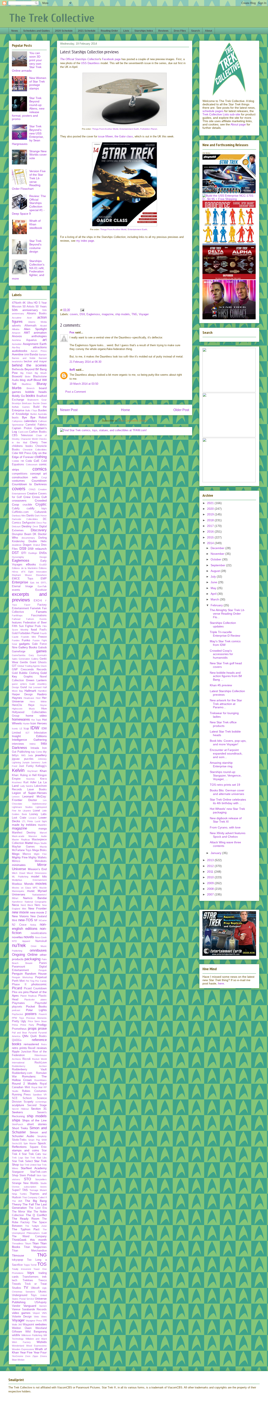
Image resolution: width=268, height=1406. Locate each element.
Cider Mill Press (21, 453)
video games (21, 1312)
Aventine (17, 354)
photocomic (39, 984)
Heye (31, 705)
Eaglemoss (93, 314)
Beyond (29, 369)
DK (34, 534)
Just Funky (26, 766)
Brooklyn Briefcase (22, 403)
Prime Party (27, 1025)
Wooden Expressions (23, 1349)
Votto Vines (40, 1316)
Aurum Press (39, 351)
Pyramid (32, 1032)
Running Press (21, 1094)
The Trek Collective (51, 18)
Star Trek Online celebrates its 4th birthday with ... (228, 801)
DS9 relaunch (37, 548)
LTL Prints (27, 821)
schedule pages (212, 111)
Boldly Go (18, 395)
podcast (16, 1010)
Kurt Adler (29, 782)
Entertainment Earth (129, 129)
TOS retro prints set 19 (225, 784)
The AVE (17, 1201)
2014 (211, 543)
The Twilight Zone (36, 1226)
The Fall (28, 1204)
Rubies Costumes (34, 1091)
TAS (25, 1190)
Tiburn (28, 1243)
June (214, 582)
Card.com (23, 432)
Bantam (43, 354)
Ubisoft (35, 1287)
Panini (43, 963)
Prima (15, 1025)
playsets (17, 1006)
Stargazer (18, 1171)
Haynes (17, 697)
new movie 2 (38, 912)
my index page (85, 240)
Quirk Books (38, 1036)
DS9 (82, 314)
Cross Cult (39, 497)
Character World (29, 439)
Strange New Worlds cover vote (38, 155)
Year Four (40, 1352)
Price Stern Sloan (37, 1021)
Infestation (40, 732)
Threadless (17, 1243)
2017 (211, 526)
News (14, 30)
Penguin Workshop (22, 977)
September (218, 565)
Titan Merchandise (29, 1250)
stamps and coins (25, 1150)
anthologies (39, 336)
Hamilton (42, 691)
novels (29, 937)
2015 (211, 537)
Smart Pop (34, 1140)
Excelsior (41, 589)
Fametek (35, 608)
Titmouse (18, 1255)
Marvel (43, 832)
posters (31, 1014)
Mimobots (41, 861)
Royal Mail (37, 1087)
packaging (32, 959)
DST (15, 553)
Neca (15, 905)
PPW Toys (18, 1018)
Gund (23, 687)
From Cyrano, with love (225, 827)
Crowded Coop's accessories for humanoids (221, 654)
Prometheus (19, 1028)
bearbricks (17, 361)
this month (38, 1239)
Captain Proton (22, 428)
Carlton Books (38, 431)
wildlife (16, 1335)
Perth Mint (18, 980)
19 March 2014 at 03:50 (84, 383)
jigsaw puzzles (23, 758)
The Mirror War (22, 1211)
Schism (27, 1098)
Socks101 (17, 1143)
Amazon (16, 333)
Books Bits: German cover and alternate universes (227, 792)
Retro (44, 1044)
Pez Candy (41, 981)
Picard (17, 988)
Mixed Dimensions (37, 873)
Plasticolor (29, 999)
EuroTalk (42, 586)
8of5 (72, 369)
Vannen (43, 1306)
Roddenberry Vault (29, 1069)
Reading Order (109, 30)
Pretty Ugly (19, 1021)
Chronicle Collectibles (35, 449)
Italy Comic (36, 752)
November (218, 553)
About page (238, 124)
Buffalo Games (21, 407)
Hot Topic (36, 719)
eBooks (31, 564)
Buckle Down (40, 403)
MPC (35, 887)
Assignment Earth (35, 344)
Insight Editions (29, 736)
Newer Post (68, 410)
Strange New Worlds (25, 1183)
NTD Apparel (21, 941)
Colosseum (31, 464)
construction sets (24, 477)
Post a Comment (75, 391)
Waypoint (28, 1324)
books (30, 396)
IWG (23, 755)
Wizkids (42, 1342)
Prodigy (42, 1024)
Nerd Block (27, 905)
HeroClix (17, 705)
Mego (15, 853)
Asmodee (17, 344)
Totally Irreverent (21, 1269)
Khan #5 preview (221, 685)
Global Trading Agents (28, 666)
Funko (26, 640)
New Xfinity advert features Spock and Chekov (227, 834)
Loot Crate (19, 817)
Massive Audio (37, 836)
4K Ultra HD (29, 302)
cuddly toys (37, 508)
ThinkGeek (19, 1239)
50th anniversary (25, 310)
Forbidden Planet (148, 129)
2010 (211, 877)
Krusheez (17, 782)
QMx (25, 1036)
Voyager (144, 314)
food (34, 629)
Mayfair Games (23, 846)
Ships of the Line (34, 1120)
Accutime (16, 317)
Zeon (27, 1356)
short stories (37, 1124)
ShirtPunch (17, 1124)
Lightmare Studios (22, 807)
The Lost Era (38, 1207)
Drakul (36, 545)
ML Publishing (20, 876)
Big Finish (26, 373)
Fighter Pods (33, 626)
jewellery (41, 755)
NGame (43, 920)
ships (16, 1120)
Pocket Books (36, 1006)
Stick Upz (41, 1175)
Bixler (28, 376)
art (45, 340)
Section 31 (39, 1108)
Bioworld (17, 376)
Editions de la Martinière (25, 568)
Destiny (26, 526)
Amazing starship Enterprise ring (221, 764)
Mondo (29, 883)
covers (74, 314)
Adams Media (37, 322)
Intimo (33, 744)
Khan (43, 771)
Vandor (16, 1305)
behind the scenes (29, 365)
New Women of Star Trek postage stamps (37, 83)
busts (15, 417)
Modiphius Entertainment (29, 880)
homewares (21, 719)
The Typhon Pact (25, 1229)
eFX (23, 571)
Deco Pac (41, 522)
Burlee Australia (38, 414)
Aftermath (30, 325)
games (41, 651)
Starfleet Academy (34, 1168)
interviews (18, 743)
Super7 (16, 1190)
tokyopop (17, 1259)
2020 (211, 508)
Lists (126, 30)
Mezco (27, 854)
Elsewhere (41, 575)
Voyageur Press (34, 1320)
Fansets (41, 611)
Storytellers (41, 1179)
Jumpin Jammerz (31, 762)
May (214, 588)
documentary (28, 538)
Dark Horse (41, 515)
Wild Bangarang (36, 1331)
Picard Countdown (35, 988)
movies (41, 884)
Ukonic (42, 1291)
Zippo (35, 1356)
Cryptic (41, 504)
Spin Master (29, 1143)
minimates (19, 865)
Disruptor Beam (21, 534)
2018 (211, 520)
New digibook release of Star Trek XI (226, 820)
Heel (38, 698)
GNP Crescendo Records (29, 669)
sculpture (18, 1105)
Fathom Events (36, 619)
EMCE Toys (22, 578)
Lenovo (15, 796)
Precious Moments (36, 1018)
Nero (37, 905)
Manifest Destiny (24, 832)
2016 (211, 531)
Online (32, 955)
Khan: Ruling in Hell (24, 775)
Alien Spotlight (35, 329)
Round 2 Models (24, 1083)
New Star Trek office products (223, 724)
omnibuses (38, 950)
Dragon (27, 544)
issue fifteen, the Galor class (115, 136)
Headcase (29, 698)
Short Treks (20, 1128)
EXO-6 (38, 600)
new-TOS (25, 920)
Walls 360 (17, 1324)
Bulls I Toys (31, 410)
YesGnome (17, 1356)
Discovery (39, 530)
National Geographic (36, 901)
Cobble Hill (18, 461)
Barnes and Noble (23, 358)
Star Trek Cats (31, 1154)
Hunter (26, 723)
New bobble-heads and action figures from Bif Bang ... (226, 676)
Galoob (42, 647)
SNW (44, 1140)
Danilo (30, 515)
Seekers (17, 1112)
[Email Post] (82, 309)
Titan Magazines (35, 1247)
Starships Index (143, 30)
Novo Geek (41, 937)
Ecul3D (43, 564)
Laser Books (37, 789)
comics (39, 469)
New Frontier (37, 908)
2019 (211, 514)
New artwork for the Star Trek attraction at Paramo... (226, 704)
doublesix (17, 545)
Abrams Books (37, 313)
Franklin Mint (28, 637)
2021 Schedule (86, 30)
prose (42, 1029)
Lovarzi (32, 818)
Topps (27, 1265)
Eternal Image (22, 586)
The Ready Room (25, 1218)
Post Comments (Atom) (133, 420)
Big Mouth (41, 373)
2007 (211, 894)
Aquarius (31, 340)
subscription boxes (35, 1186)
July (214, 576)
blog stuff (26, 380)
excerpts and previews (29, 597)
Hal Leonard (34, 687)
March (215, 599)
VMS (44, 1313)
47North (16, 302)
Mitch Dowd (18, 873)
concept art (38, 473)
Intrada (35, 748)
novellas (17, 937)
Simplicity (42, 1136)
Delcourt (16, 526)
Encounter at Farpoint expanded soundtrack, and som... (226, 753)
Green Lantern (36, 680)
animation (40, 332)
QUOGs (17, 1040)
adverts (16, 325)
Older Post (181, 410)
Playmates (18, 1003)
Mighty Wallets (37, 857)
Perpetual (41, 977)
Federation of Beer (35, 622)
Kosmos (30, 779)
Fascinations (39, 615)
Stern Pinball (27, 1175)
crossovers (19, 500)
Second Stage (37, 1105)
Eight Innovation (37, 571)
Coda (29, 460)
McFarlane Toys (21, 850)
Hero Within (38, 701)
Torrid (33, 1265)
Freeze (42, 636)
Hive (44, 708)
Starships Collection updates (223, 624)
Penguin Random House (29, 973)
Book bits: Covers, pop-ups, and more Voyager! (228, 742)
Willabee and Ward (36, 1339)
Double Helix (37, 541)
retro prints (19, 1048)
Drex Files (180, 30)
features (17, 622)
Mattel (29, 843)
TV (26, 1288)
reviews (42, 1048)
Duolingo (32, 553)
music (31, 891)
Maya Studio (40, 843)
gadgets (24, 643)
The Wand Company (29, 1236)
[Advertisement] (156, 276)
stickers (16, 1179)
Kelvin (18, 770)
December (218, 548)
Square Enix (38, 1146)
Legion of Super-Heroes (29, 793)
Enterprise (20, 582)
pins (26, 992)
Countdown (39, 480)
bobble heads (36, 391)
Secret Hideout (20, 1109)
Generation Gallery (28, 659)
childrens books (22, 446)
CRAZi (32, 489)
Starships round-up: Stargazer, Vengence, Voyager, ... (225, 775)
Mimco (16, 861)
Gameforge (18, 651)
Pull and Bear (19, 1032)
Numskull (41, 941)
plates (44, 999)
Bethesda (17, 369)
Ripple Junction (21, 1051)
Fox (72, 332)
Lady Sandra (26, 786)
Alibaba (15, 329)
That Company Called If (34, 1197)
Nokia (33, 925)
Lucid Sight (41, 821)
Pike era (17, 992)
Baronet (43, 358)
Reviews (163, 30)
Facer (27, 605)
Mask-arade (18, 836)
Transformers (30, 1276)
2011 (210, 871)
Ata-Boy (16, 347)
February (217, 605)
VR (45, 1320)
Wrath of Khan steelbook (35, 224)
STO (27, 1179)
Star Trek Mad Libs (36, 1157)
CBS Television (22, 435)
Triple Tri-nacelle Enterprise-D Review (225, 633)
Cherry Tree (38, 442)
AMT (27, 332)
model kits (39, 876)
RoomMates (40, 1080)
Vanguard (29, 1305)
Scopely (29, 1101)
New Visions (20, 916)
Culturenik (41, 512)
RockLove (41, 1062)
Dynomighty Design (29, 557)
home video (36, 715)
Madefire (42, 825)
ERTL (44, 582)
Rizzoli (26, 1059)
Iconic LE (17, 728)
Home (125, 410)
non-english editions (29, 926)
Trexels (16, 1283)
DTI (23, 553)
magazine (107, 314)
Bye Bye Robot (34, 417)
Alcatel (43, 325)
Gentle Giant (28, 662)
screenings (41, 1101)
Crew (26, 497)
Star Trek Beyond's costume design (35, 246)
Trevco (42, 1280)
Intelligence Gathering (29, 739)
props (32, 1029)
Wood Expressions (36, 1345)
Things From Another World (105, 129)
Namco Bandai (35, 898)
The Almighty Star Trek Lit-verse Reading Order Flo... (227, 613)
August (216, 571)
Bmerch (31, 388)
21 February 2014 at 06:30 (85, 361)
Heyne (43, 705)
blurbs (17, 388)
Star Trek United (28, 1164)
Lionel (36, 810)
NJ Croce (19, 924)
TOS (42, 1264)
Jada (30, 755)
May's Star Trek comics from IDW (225, 643)
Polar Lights (36, 1010)
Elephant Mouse (22, 575)
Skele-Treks (19, 1139)
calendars (30, 421)
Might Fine (40, 854)
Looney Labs (38, 814)
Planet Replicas (28, 996)
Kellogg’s (41, 766)
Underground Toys (24, 1295)
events (16, 589)
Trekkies (28, 1280)
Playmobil (41, 1003)
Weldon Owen (22, 1328)
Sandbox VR (40, 1094)
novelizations (39, 933)
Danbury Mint (19, 515)
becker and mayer (35, 361)
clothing (41, 457)
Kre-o (43, 778)
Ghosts (42, 662)
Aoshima (16, 340)
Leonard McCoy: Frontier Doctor (29, 798)
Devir (35, 526)
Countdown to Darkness (29, 484)
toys (30, 1273)
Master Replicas (21, 839)
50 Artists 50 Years (35, 306)
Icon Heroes (38, 723)
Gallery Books (27, 647)
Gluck (44, 666)
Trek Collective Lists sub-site (221, 114)
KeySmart (32, 771)
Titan (35, 1243)
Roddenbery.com (22, 1073)
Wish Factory (21, 1342)
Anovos (17, 336)
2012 (211, 866)
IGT (28, 732)
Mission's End (37, 869)
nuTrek (19, 945)
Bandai (34, 354)
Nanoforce (17, 901)
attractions (40, 347)
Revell (31, 1048)
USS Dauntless (90, 63)
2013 (211, 860)
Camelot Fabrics (36, 424)
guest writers (19, 684)
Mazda (43, 846)
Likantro (27, 810)
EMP (44, 578)
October (216, 559)
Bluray (42, 384)
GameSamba (18, 655)
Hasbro (42, 694)
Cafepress (17, 421)
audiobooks (19, 350)
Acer (29, 317)
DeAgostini (28, 522)
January (216, 853)
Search (195, 30)
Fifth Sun (18, 626)
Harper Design (22, 694)
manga (43, 828)
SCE (15, 1098)
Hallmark (30, 690)
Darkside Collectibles (25, 519)
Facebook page (111, 59)
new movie (20, 912)
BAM (26, 354)
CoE (36, 460)
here (221, 983)
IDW (34, 727)
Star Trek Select (22, 1161)
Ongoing (18, 955)
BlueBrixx (26, 384)
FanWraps (17, 615)
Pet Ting (30, 981)
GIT (14, 665)
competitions (19, 473)
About (208, 30)
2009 (211, 883)
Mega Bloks (39, 850)
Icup (26, 728)
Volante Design (22, 1316)
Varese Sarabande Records (29, 1309)
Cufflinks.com (20, 512)
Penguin (43, 970)
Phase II (19, 984)
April (214, 593)
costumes (18, 480)
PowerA (43, 1014)
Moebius (17, 883)
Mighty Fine (20, 857)
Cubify (16, 508)
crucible (27, 504)
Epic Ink (34, 582)
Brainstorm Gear (37, 400)
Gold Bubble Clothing (25, 673)
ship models (122, 314)
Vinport (36, 1313)
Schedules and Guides (36, 30)
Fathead (16, 619)
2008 (211, 888)
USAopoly (41, 1302)
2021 (211, 503)
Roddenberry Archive (29, 1066)
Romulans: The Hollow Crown (29, 1078)
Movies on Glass (21, 887)
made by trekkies (24, 824)
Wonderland (18, 1345)
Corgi (44, 477)
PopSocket (17, 1014)
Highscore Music (23, 708)
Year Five (26, 1352)
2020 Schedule (64, 30)
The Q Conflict (36, 1215)
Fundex (16, 640)
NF (36, 920)
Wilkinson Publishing (31, 1335)
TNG (134, 314)
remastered (31, 1044)
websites (41, 1324)
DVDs (43, 553)
